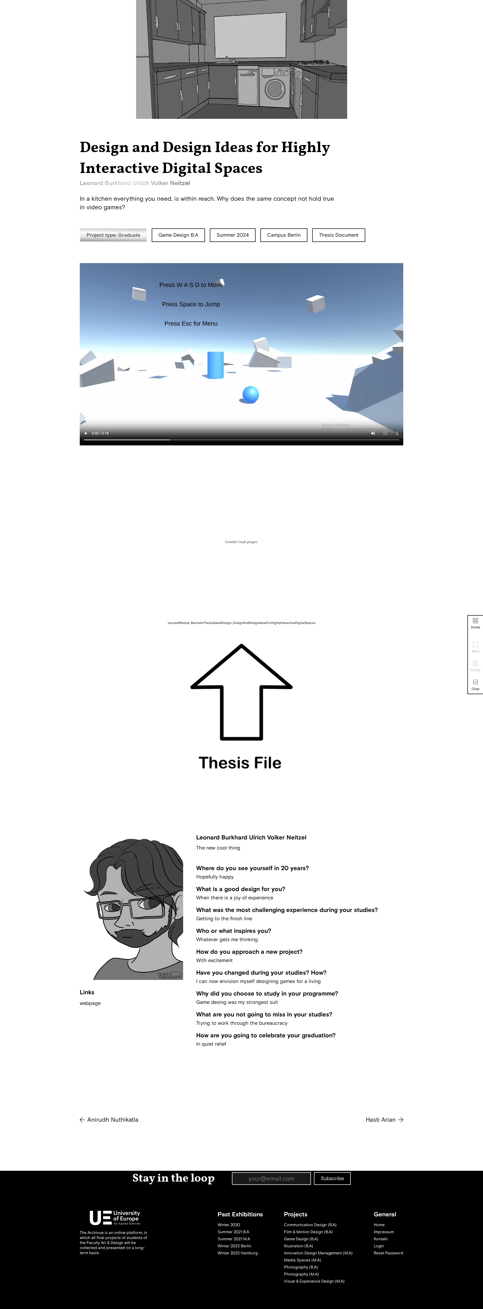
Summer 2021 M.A (234, 1239)
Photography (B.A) (301, 1267)
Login (379, 1246)
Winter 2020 (229, 1224)
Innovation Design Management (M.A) (318, 1253)
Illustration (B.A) (298, 1246)
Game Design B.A (178, 235)
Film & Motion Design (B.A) (308, 1231)
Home (475, 627)
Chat (475, 689)
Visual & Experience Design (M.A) (314, 1281)
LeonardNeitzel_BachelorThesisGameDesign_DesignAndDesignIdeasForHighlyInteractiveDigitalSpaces (241, 623)
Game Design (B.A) (301, 1239)
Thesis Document (338, 235)
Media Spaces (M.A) (302, 1260)
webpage (90, 1003)
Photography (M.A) (301, 1274)
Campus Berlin (284, 235)
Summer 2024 (233, 235)
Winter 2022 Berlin (234, 1246)
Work (475, 651)
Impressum (384, 1231)
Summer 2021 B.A (233, 1231)
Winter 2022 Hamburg (238, 1253)
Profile (475, 670)
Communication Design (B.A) (310, 1224)
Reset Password (388, 1253)
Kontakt (381, 1239)
